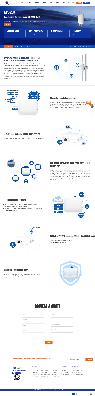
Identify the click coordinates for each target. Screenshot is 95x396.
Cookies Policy (79, 394)
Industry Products (55, 383)
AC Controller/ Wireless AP (81, 46)
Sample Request (65, 372)
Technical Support (65, 374)
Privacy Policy (61, 389)
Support (44, 3)
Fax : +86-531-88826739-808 (77, 374)
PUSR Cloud (43, 378)
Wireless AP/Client (35, 374)
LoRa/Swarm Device (44, 376)
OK (73, 394)
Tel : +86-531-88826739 (76, 372)
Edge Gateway (55, 370)
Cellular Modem (44, 372)
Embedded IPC (55, 372)
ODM (53, 380)
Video (51, 3)
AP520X (89, 46)
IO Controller (54, 378)
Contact (86, 3)
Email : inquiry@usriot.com (77, 370)
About (64, 3)
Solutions (37, 3)
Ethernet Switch (35, 372)
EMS (53, 381)
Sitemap (57, 389)
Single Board (54, 374)
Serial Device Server (45, 370)
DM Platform (43, 380)
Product (72, 46)
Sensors (33, 378)
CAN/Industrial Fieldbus (45, 374)
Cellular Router (35, 370)
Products (29, 3)
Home (22, 3)
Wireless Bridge (35, 376)
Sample (57, 3)
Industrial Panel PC (55, 376)
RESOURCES (64, 370)
